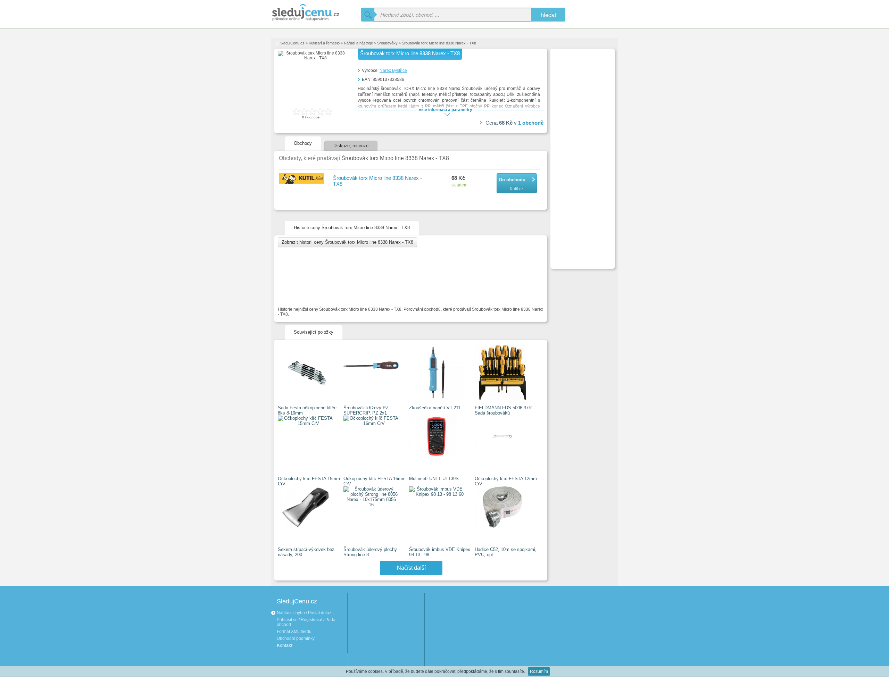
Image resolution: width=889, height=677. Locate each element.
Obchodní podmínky (296, 638)
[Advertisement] (581, 155)
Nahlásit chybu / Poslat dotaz (303, 612)
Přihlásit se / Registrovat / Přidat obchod (307, 622)
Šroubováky (387, 43)
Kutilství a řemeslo (324, 43)
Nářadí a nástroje (358, 43)
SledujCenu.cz (292, 43)
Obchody (303, 143)
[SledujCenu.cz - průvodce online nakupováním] (316, 13)
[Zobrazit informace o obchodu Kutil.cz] (302, 179)
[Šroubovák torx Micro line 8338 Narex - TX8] (312, 58)
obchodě (530, 123)
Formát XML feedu (294, 631)
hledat (548, 14)
